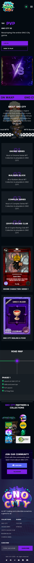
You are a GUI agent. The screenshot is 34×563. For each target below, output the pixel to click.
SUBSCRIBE (25, 548)
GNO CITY (4, 523)
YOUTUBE (19, 523)
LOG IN (6, 43)
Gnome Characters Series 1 (15, 289)
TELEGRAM (17, 472)
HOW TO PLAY (8, 48)
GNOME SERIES (5, 527)
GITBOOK (19, 527)
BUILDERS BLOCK (6, 533)
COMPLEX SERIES (6, 537)
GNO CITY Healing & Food (14, 338)
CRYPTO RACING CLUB (8, 530)
